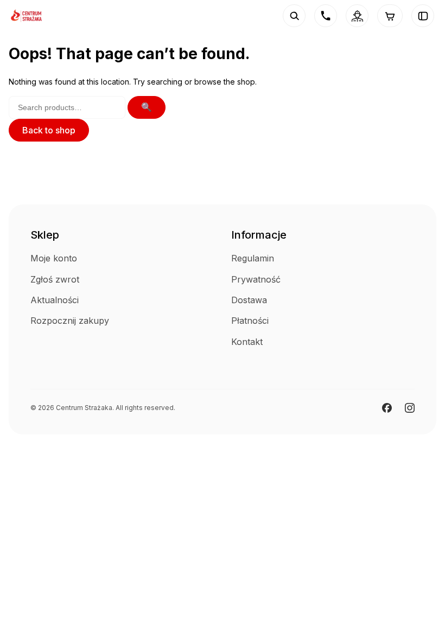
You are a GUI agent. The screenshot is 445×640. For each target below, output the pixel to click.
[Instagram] (410, 408)
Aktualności (54, 300)
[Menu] (422, 15)
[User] (357, 15)
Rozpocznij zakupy (69, 320)
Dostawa (249, 300)
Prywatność (256, 279)
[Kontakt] (325, 15)
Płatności (250, 320)
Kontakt (247, 341)
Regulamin (252, 258)
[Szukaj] (294, 15)
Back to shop (48, 130)
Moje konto (53, 258)
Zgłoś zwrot (54, 279)
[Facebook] (387, 408)
